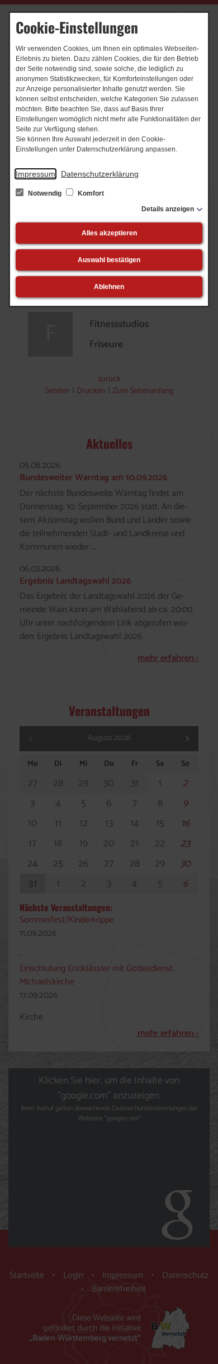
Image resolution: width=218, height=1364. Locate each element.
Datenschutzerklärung (100, 173)
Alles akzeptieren (109, 233)
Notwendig (44, 193)
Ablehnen (109, 287)
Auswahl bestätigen (109, 260)
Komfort (90, 193)
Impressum (35, 173)
